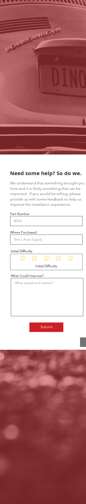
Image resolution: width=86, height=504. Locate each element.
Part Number (20, 213)
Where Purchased (23, 232)
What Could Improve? (27, 275)
